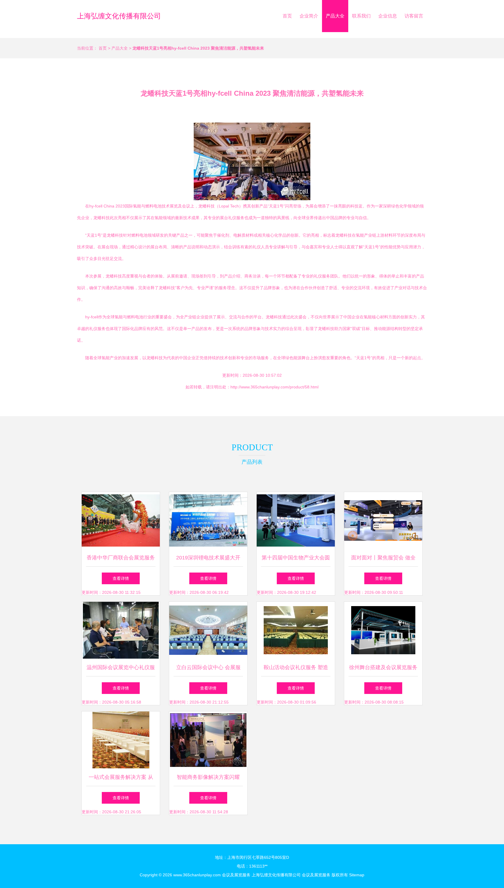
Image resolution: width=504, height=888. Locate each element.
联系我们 (361, 15)
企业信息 (387, 15)
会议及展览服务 (236, 875)
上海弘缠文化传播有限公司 (119, 16)
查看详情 (121, 578)
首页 (287, 15)
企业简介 (309, 15)
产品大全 (335, 15)
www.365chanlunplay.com (197, 875)
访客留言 (414, 15)
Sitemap (356, 875)
